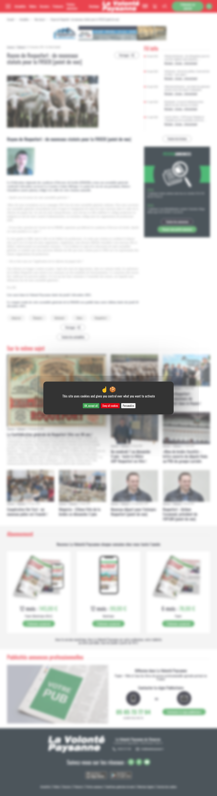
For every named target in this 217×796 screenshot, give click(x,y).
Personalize (128, 406)
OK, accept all (91, 406)
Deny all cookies (110, 406)
